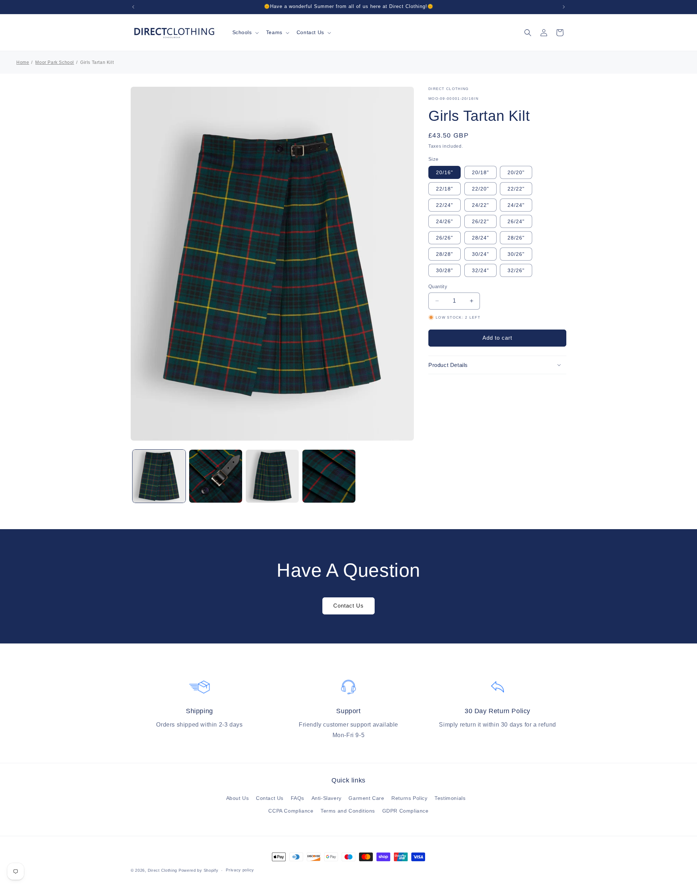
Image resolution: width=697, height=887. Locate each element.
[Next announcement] (564, 7)
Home (22, 62)
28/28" (444, 254)
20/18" (480, 172)
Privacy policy (240, 870)
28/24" (480, 238)
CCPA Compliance (290, 811)
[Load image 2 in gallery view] (215, 476)
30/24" (480, 254)
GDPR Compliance (405, 811)
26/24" (516, 221)
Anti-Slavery (326, 798)
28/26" (516, 238)
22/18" (444, 189)
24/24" (516, 205)
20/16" (444, 172)
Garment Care (366, 798)
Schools (242, 32)
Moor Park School (54, 62)
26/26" (444, 238)
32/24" (480, 270)
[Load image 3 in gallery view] (272, 476)
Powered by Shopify (199, 870)
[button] (245, 32)
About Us (237, 798)
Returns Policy (409, 798)
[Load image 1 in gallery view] (159, 476)
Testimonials (450, 798)
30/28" (444, 270)
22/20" (480, 189)
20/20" (516, 172)
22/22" (516, 189)
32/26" (516, 270)
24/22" (480, 205)
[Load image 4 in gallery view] (328, 476)
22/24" (444, 205)
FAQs (297, 798)
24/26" (444, 221)
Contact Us (310, 32)
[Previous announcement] (133, 7)
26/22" (480, 221)
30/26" (516, 254)
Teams (274, 32)
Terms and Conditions (348, 811)
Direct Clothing (163, 870)
